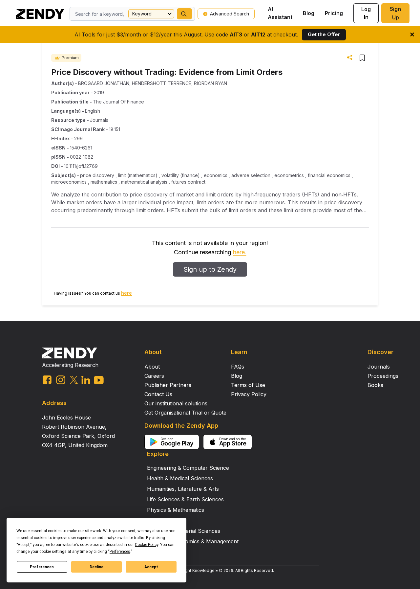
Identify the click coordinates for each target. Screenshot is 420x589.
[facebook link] (47, 379)
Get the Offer (324, 34)
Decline (96, 567)
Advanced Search (229, 13)
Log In (366, 13)
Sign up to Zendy (210, 269)
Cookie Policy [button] (146, 544)
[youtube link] (99, 380)
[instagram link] (60, 379)
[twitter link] (74, 380)
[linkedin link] (85, 379)
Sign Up (395, 13)
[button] (184, 13)
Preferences (42, 567)
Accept (151, 567)
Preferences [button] (120, 551)
